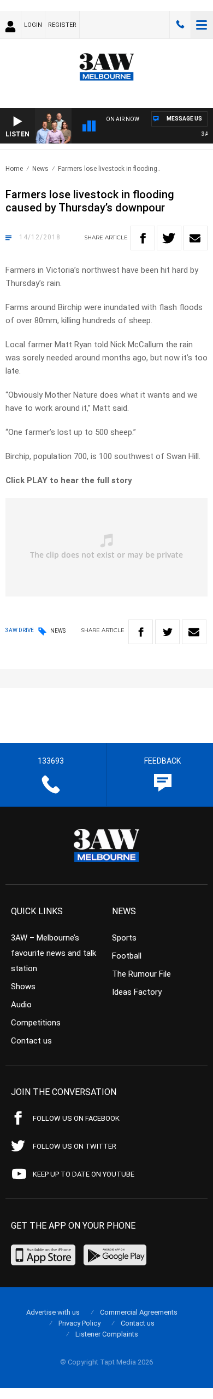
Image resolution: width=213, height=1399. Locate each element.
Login (33, 24)
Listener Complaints (106, 1334)
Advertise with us (53, 1312)
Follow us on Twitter (74, 1146)
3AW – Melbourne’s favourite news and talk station (53, 953)
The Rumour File (141, 974)
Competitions (36, 1023)
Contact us (31, 1041)
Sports (124, 938)
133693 (180, 24)
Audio (21, 1005)
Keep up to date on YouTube (83, 1174)
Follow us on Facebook (76, 1118)
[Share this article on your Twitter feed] (169, 238)
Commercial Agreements (138, 1312)
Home (14, 169)
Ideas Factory (137, 992)
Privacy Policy (79, 1323)
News (40, 169)
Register (62, 24)
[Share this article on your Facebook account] (143, 238)
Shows (23, 986)
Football (126, 956)
